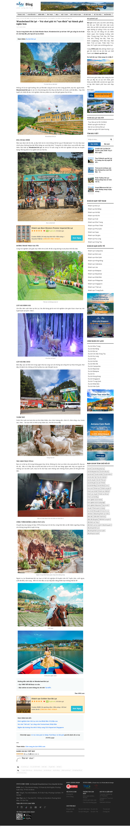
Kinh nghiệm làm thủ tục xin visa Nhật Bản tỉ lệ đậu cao (38, 721)
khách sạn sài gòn (92, 494)
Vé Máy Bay (87, 14)
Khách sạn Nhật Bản (95, 277)
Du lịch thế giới (84, 812)
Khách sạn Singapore (95, 284)
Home (17, 18)
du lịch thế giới (91, 483)
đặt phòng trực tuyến (93, 533)
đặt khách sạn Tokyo (93, 522)
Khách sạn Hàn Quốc (95, 257)
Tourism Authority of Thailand (106, 795)
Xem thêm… (91, 90)
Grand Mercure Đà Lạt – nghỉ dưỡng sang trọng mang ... (103, 189)
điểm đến (90, 516)
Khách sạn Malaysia (94, 271)
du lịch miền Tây (92, 477)
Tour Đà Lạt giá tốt (95, 118)
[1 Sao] (17, 754)
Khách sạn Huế (93, 219)
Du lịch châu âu (104, 471)
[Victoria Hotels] (96, 786)
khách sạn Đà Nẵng (93, 497)
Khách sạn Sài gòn (94, 235)
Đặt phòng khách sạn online (101, 513)
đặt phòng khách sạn (93, 528)
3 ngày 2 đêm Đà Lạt (26, 770)
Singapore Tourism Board (106, 799)
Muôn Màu (107, 14)
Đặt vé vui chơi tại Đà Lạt (96, 127)
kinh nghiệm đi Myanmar (94, 505)
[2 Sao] (18, 754)
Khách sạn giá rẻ (106, 488)
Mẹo (57, 14)
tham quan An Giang (98, 508)
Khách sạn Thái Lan (94, 287)
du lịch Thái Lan (101, 480)
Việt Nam (90, 513)
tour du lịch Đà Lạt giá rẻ (94, 511)
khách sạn (97, 488)
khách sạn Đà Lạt (66, 770)
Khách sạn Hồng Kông (95, 261)
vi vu (107, 511)
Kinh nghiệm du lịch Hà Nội (95, 499)
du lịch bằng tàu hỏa (93, 471)
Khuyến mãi (70, 809)
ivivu (107, 485)
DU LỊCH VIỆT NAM (24, 18)
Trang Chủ (21, 14)
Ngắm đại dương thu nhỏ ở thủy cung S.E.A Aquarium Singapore (41, 727)
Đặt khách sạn (75, 14)
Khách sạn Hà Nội (94, 212)
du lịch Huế (91, 474)
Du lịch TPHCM (101, 483)
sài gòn (90, 508)
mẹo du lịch (106, 505)
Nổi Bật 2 (59, 767)
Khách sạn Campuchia (95, 251)
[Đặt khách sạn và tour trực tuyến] (100, 315)
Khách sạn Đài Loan (94, 254)
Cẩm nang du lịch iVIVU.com (35, 746)
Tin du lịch (106, 809)
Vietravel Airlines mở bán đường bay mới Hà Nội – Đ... (103, 170)
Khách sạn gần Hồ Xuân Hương (98, 129)
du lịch (89, 468)
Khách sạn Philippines (95, 280)
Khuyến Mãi (31, 14)
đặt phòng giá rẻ (107, 525)
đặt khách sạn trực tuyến (94, 525)
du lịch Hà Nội (99, 474)
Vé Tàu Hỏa (98, 14)
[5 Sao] (22, 754)
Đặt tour (64, 14)
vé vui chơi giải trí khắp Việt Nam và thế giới (47, 735)
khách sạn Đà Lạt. (101, 53)
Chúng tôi (69, 794)
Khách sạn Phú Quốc (95, 229)
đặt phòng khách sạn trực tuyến (96, 530)
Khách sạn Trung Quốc (95, 290)
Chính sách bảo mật (89, 800)
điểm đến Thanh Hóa (100, 516)
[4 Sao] (21, 754)
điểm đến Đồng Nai (93, 519)
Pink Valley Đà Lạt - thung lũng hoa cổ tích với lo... (103, 180)
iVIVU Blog (69, 796)
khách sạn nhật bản (104, 491)
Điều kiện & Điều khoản (88, 797)
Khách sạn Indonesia (95, 264)
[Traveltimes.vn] (100, 411)
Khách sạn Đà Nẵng (94, 209)
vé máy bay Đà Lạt (77, 770)
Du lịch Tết (94, 812)
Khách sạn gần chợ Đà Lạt (96, 124)
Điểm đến (41, 14)
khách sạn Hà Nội (92, 491)
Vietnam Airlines (105, 802)
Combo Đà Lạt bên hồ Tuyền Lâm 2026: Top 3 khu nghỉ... (103, 150)
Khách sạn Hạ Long (94, 239)
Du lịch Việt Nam (84, 809)
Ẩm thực (50, 14)
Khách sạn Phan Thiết (95, 225)
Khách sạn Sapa (93, 232)
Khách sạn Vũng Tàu (95, 242)
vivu (103, 511)
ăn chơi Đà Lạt (47, 770)
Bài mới (107, 144)
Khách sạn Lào (93, 267)
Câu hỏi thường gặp (90, 802)
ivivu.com (90, 488)
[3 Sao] (20, 754)
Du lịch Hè (94, 809)
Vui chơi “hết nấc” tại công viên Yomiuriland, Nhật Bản (37, 724)
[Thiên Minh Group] (86, 786)
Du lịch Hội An (108, 474)
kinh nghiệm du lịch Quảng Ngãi (96, 502)
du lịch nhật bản (102, 477)
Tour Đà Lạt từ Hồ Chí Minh (97, 122)
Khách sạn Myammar (95, 274)
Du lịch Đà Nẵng (92, 485)
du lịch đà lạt (56, 770)
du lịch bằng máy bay (98, 468)
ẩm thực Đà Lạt (38, 770)
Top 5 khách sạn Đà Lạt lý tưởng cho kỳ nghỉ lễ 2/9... (103, 160)
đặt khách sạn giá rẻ (104, 519)
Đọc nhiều (94, 144)
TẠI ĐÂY (48, 688)
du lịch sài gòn (91, 480)
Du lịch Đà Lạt (33, 18)
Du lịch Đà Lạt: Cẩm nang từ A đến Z (100, 57)
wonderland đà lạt (21, 773)
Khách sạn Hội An (94, 216)
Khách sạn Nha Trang (95, 222)
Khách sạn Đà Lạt (94, 206)
